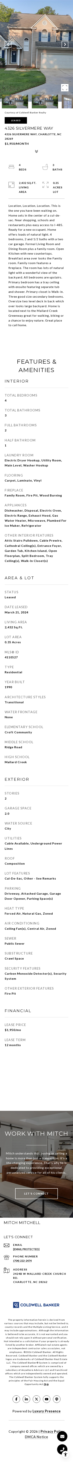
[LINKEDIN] (26, 1399)
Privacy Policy (53, 1431)
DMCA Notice (36, 1437)
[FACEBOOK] (16, 1399)
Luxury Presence (47, 1411)
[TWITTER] (36, 1399)
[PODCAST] (56, 1399)
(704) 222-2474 (22, 1260)
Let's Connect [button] (36, 1193)
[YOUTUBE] (46, 1399)
